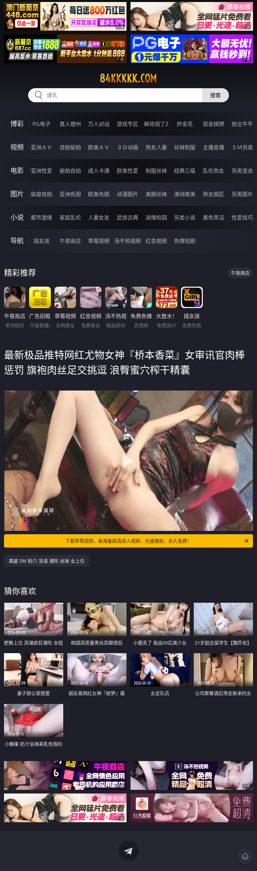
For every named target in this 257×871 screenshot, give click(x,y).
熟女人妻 (156, 147)
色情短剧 (184, 241)
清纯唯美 (184, 194)
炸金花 (185, 124)
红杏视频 (156, 241)
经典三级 (184, 170)
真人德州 (70, 124)
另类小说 (184, 217)
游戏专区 (127, 124)
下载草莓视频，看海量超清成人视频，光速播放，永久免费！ (128, 541)
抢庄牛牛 (242, 124)
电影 (17, 170)
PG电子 (41, 124)
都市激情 (41, 217)
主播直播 (213, 147)
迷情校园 (156, 217)
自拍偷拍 (70, 147)
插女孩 (41, 241)
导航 (17, 240)
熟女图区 (213, 194)
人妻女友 (98, 217)
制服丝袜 (156, 170)
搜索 (215, 95)
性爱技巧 (242, 217)
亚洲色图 (70, 194)
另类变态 (242, 170)
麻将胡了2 (156, 124)
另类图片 (242, 194)
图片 (17, 193)
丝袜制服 (184, 147)
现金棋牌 (213, 124)
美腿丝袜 (156, 194)
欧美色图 (98, 194)
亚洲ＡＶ (41, 147)
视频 (17, 147)
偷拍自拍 (70, 170)
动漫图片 (127, 194)
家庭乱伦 (70, 217)
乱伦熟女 (213, 170)
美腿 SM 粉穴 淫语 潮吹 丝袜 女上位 (47, 561)
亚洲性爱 (41, 170)
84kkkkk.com (128, 78)
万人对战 (98, 124)
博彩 (17, 123)
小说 (17, 217)
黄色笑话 (213, 217)
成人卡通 (98, 170)
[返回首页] (245, 856)
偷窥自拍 (41, 194)
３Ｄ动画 (127, 147)
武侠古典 (127, 217)
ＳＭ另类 (242, 147)
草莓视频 (98, 241)
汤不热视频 (127, 241)
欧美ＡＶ (98, 147)
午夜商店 (70, 241)
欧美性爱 (127, 170)
